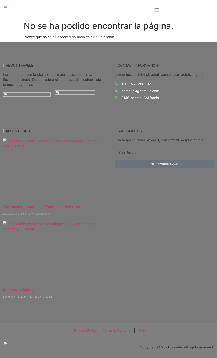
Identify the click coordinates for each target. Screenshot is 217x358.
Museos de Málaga (19, 289)
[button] (156, 10)
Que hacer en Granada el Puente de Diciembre (42, 206)
